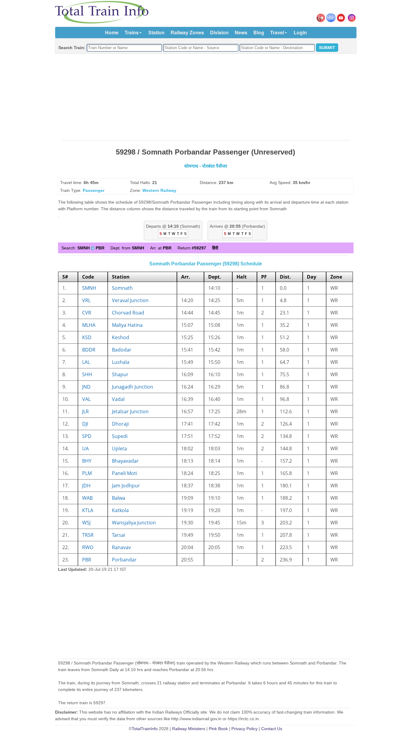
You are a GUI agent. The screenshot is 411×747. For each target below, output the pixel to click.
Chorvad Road (128, 312)
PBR (86, 559)
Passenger (93, 190)
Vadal (118, 399)
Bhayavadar (125, 461)
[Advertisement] (205, 97)
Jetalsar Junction (130, 411)
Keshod (120, 337)
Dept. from (127, 247)
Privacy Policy (244, 728)
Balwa (118, 498)
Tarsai (118, 535)
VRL (86, 300)
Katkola (120, 510)
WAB (87, 498)
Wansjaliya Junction (134, 522)
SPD (86, 436)
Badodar (121, 349)
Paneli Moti (124, 473)
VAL (86, 399)
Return (192, 247)
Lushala (120, 362)
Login (300, 32)
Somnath (122, 288)
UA (85, 448)
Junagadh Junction (132, 386)
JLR (85, 411)
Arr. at (161, 247)
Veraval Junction (130, 300)
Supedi (120, 436)
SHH (87, 374)
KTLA (87, 510)
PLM (87, 473)
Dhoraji (120, 423)
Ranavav (121, 547)
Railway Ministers (188, 728)
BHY (86, 461)
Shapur (120, 374)
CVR (86, 312)
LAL (86, 362)
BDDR (88, 349)
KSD (86, 337)
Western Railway (159, 190)
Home (112, 32)
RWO (87, 547)
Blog (258, 32)
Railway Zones (187, 32)
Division (219, 32)
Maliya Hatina (127, 325)
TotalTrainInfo (145, 728)
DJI (85, 423)
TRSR (88, 535)
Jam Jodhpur (126, 485)
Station (156, 32)
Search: (82, 247)
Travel (277, 32)
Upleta (119, 448)
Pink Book (218, 728)
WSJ (86, 522)
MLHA (88, 325)
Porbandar (124, 559)
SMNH (89, 288)
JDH (86, 485)
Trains (132, 32)
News (241, 32)
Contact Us (271, 728)
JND (86, 386)
